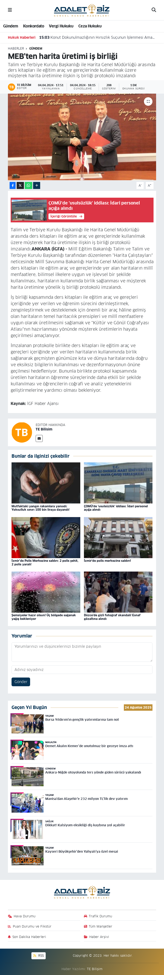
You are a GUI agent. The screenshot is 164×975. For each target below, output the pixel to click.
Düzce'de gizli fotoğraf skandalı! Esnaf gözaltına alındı (112, 617)
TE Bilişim (94, 969)
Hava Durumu (24, 916)
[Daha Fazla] (36, 185)
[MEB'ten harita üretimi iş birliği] (82, 137)
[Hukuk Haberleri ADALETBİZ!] (82, 10)
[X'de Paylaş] (20, 185)
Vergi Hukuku (61, 26)
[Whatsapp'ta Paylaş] (28, 185)
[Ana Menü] (10, 10)
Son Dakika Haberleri (29, 937)
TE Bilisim (44, 429)
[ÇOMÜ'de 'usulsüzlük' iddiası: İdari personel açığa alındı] (118, 482)
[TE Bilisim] (22, 432)
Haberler (16, 48)
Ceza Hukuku (89, 26)
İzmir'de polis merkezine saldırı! (107, 561)
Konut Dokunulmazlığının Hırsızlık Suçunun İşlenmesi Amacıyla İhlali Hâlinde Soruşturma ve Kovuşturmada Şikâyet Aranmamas (97, 37)
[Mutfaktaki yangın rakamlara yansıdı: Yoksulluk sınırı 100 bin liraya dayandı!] (46, 482)
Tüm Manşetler (100, 926)
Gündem (10, 26)
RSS (40, 956)
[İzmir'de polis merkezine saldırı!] (118, 537)
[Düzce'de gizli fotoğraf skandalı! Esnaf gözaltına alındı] (118, 592)
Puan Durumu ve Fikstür (32, 926)
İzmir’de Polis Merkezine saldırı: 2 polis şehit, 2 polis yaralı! (45, 562)
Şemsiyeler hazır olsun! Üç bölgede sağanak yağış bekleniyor (44, 617)
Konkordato (33, 26)
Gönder (21, 681)
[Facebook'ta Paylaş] (13, 185)
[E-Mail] (39, 438)
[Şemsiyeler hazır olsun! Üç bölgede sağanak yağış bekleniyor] (46, 592)
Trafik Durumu (100, 916)
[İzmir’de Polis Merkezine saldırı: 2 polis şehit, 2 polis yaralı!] (46, 537)
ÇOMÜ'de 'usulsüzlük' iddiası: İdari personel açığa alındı (116, 508)
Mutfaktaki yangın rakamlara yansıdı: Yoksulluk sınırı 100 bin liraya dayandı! (40, 508)
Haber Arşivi (99, 937)
